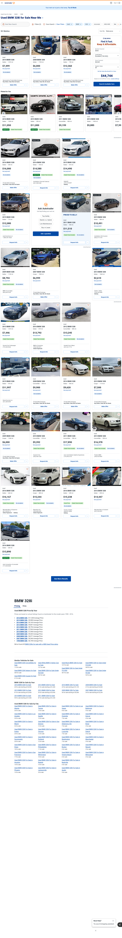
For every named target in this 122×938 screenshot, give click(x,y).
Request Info (44, 188)
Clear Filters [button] (60, 24)
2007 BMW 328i (22, 638)
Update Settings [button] (115, 79)
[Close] (113, 921)
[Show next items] (118, 24)
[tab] (17, 606)
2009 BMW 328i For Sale (70, 690)
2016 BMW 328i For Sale (22, 685)
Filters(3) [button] (38, 24)
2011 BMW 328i (22, 629)
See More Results (61, 579)
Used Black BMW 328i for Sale (72, 663)
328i (21, 14)
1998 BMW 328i (22, 641)
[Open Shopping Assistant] (119, 924)
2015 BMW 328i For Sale (22, 690)
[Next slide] (118, 113)
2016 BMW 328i (22, 618)
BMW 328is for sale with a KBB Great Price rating (41, 644)
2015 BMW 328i (22, 620)
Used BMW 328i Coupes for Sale (25, 676)
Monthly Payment (99, 49)
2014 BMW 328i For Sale (22, 696)
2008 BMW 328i (22, 636)
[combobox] (15, 24)
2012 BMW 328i (22, 627)
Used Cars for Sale (6, 14)
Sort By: (102, 31)
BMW (16, 14)
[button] (111, 3)
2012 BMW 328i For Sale (46, 690)
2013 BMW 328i (22, 625)
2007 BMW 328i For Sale (93, 690)
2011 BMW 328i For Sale (46, 696)
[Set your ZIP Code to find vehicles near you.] (43, 18)
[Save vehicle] (27, 38)
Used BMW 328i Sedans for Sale (25, 670)
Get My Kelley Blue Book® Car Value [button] (107, 71)
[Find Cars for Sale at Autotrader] (10, 2)
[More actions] (26, 85)
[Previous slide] (4, 113)
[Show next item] (87, 203)
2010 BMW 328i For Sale (70, 685)
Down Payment (99, 60)
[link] (6, 72)
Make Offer (13, 85)
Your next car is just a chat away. (61, 8)
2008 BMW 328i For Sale (93, 685)
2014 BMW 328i (22, 622)
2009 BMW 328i (22, 634)
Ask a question (46, 234)
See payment (6, 68)
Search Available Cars (106, 84)
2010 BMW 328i (22, 632)
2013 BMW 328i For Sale (46, 685)
